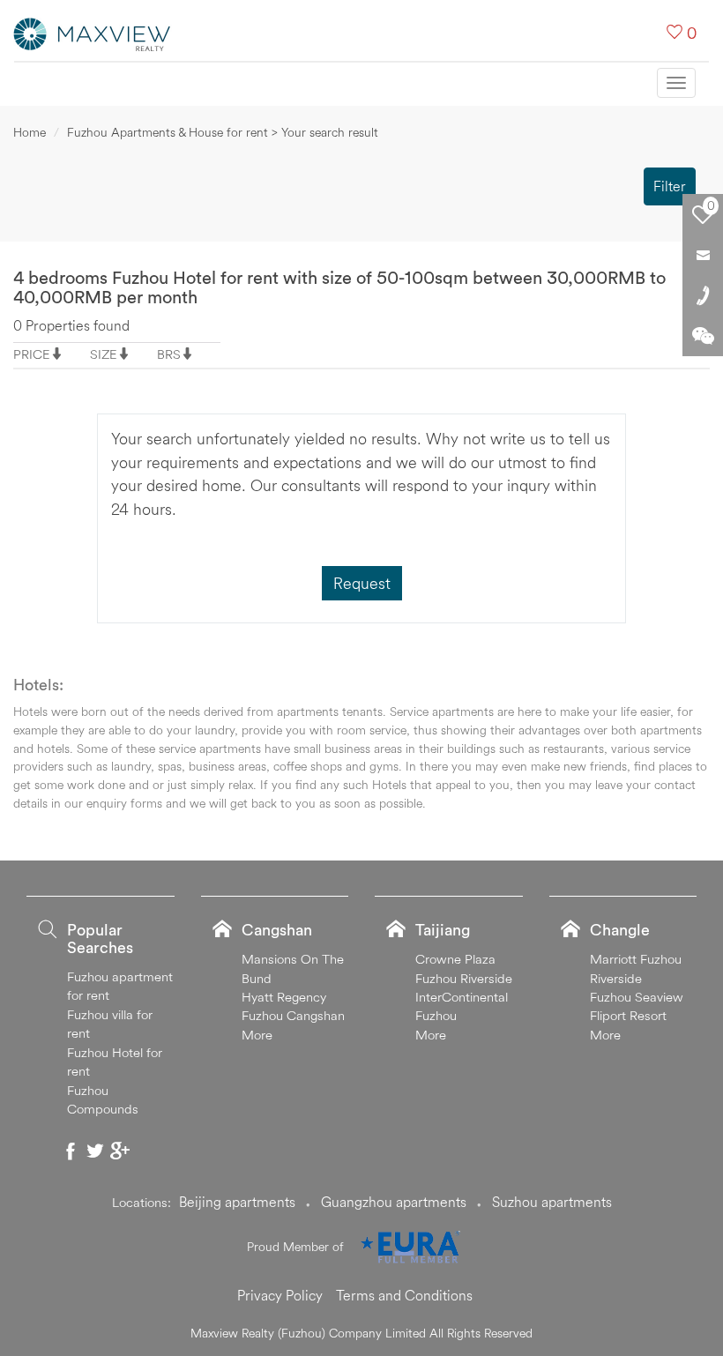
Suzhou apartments (552, 1202)
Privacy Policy (280, 1295)
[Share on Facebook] (70, 1151)
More (257, 1034)
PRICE (31, 354)
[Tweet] (95, 1151)
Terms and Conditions (404, 1295)
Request (362, 583)
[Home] (92, 32)
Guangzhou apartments (393, 1202)
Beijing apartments (237, 1202)
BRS (169, 354)
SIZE (103, 354)
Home (29, 132)
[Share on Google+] (120, 1151)
